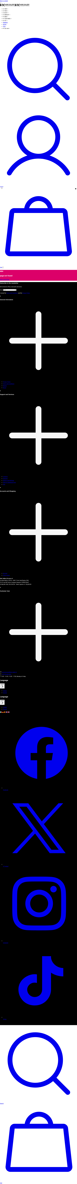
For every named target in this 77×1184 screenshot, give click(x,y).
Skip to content (4, 1)
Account (5, 573)
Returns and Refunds (8, 480)
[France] (7, 712)
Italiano (5, 691)
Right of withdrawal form (9, 482)
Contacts (5, 476)
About (4, 387)
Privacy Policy (7, 382)
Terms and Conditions (12, 293)
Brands (5, 386)
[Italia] (1, 712)
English (2, 684)
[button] (38, 188)
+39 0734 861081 (6, 674)
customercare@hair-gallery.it (9, 672)
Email (1, 290)
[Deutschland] (3, 712)
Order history (6, 575)
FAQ (4, 484)
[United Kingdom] (8, 712)
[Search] (38, 107)
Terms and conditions (8, 384)
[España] (5, 712)
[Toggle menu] (0, 3)
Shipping (5, 478)
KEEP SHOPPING (4, 279)
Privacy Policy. (26, 293)
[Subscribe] (15, 290)
